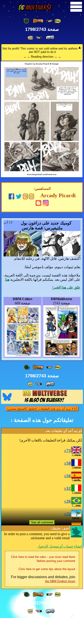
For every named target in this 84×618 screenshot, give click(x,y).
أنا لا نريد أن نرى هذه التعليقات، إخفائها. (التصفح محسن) (42, 408)
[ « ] (38, 21)
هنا (7, 279)
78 (25, 196)
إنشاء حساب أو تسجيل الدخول (59, 546)
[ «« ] (57, 21)
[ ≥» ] (38, 38)
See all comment (42, 522)
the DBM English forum (60, 581)
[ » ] (50, 37)
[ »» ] (30, 38)
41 (31, 196)
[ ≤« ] (49, 21)
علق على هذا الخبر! (66, 287)
